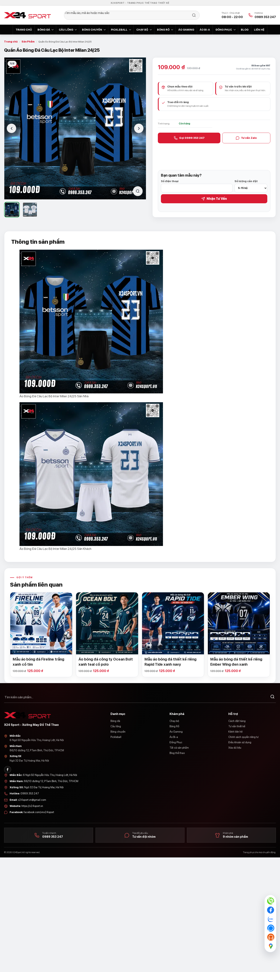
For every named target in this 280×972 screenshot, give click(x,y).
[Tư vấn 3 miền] (270, 937)
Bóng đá (44, 29)
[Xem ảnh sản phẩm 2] (30, 209)
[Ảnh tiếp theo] (138, 128)
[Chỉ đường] (270, 946)
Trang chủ (24, 29)
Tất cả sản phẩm (179, 747)
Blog (244, 29)
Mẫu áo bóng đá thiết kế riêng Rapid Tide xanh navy (170, 661)
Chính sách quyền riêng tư (243, 737)
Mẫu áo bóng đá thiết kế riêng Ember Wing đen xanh (236, 661)
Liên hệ (259, 29)
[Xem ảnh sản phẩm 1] (12, 209)
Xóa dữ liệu (234, 747)
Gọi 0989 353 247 (192, 137)
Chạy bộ (142, 29)
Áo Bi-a (205, 29)
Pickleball (119, 29)
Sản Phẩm (28, 41)
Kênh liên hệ (235, 731)
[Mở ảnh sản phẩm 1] (75, 128)
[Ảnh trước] (11, 128)
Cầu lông (66, 29)
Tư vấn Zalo (249, 137)
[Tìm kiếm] (272, 697)
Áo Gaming (186, 29)
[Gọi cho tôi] (270, 928)
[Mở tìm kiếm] (131, 15)
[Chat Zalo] (270, 919)
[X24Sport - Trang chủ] (27, 15)
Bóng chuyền (92, 29)
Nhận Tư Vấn (217, 199)
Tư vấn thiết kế (236, 726)
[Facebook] (7, 769)
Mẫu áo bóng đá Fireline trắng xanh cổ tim (38, 661)
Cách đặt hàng (237, 721)
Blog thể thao (177, 753)
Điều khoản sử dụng (239, 742)
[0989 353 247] (270, 900)
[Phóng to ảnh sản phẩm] (138, 191)
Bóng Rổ (163, 29)
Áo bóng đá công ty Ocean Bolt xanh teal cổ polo (106, 661)
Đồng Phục (223, 29)
